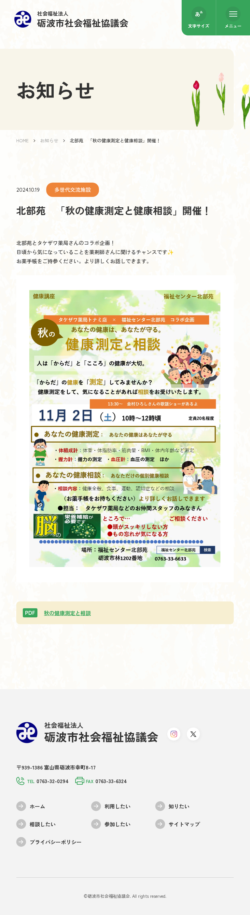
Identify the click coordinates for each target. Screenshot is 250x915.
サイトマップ (184, 824)
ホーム (37, 806)
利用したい (117, 806)
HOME (22, 140)
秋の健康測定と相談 (58, 613)
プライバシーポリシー (56, 842)
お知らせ (49, 140)
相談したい (43, 824)
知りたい (179, 806)
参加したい (117, 824)
